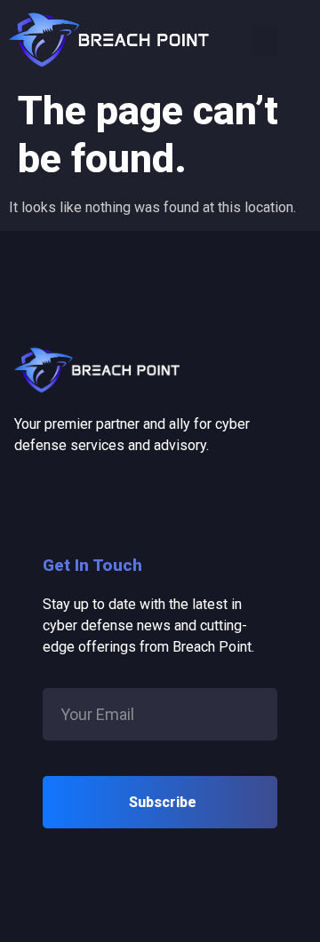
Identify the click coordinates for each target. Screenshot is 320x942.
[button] (264, 40)
